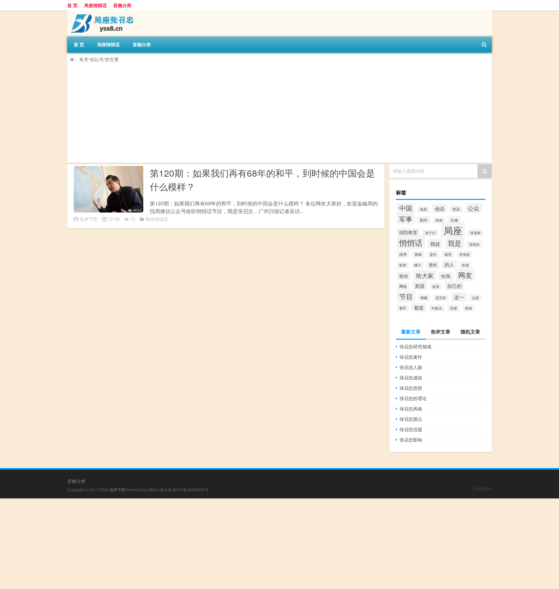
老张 (435, 286)
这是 (475, 297)
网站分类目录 (159, 489)
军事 (405, 219)
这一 (459, 297)
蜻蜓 (424, 297)
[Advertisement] (264, 111)
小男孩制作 (482, 488)
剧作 (424, 220)
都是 (419, 307)
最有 (448, 254)
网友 (465, 275)
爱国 (433, 264)
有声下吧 (89, 219)
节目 (406, 296)
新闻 (418, 254)
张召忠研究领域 (415, 346)
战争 (403, 254)
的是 (465, 265)
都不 (402, 308)
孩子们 (430, 232)
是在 (433, 254)
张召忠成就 (411, 377)
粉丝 (403, 276)
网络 (403, 286)
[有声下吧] (101, 12)
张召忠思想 (411, 388)
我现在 (474, 244)
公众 (473, 208)
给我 (445, 276)
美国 (419, 285)
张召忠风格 (411, 408)
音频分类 (122, 5)
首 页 (72, 5)
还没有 (440, 297)
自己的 (454, 285)
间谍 (453, 308)
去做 (454, 220)
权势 (402, 265)
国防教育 (408, 232)
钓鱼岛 (437, 308)
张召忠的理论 (413, 398)
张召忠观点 (411, 419)
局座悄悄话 (95, 5)
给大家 (424, 275)
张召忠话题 (411, 429)
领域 (468, 308)
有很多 (464, 254)
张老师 (475, 232)
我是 (454, 243)
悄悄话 (410, 242)
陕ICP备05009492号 (190, 489)
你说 (456, 209)
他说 (439, 208)
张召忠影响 (411, 439)
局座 (453, 230)
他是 (423, 209)
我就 (435, 243)
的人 (449, 264)
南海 (439, 220)
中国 (405, 208)
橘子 (417, 265)
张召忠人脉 (411, 367)
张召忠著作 (411, 357)
